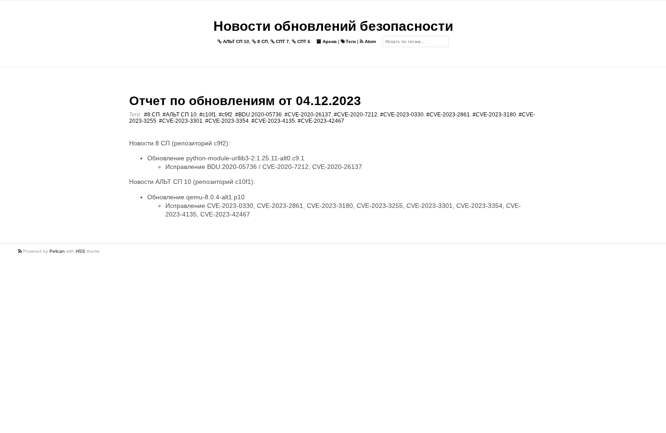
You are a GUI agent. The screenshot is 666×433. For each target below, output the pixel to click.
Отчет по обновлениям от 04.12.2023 (245, 101)
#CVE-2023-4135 (273, 121)
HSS (80, 251)
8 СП (262, 41)
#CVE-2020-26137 (308, 114)
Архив (329, 41)
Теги (351, 41)
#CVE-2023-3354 (227, 121)
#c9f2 (225, 114)
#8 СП (152, 114)
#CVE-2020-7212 (355, 114)
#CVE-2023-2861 (448, 114)
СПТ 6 (303, 41)
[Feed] (20, 251)
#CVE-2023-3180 (494, 114)
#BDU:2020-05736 (258, 114)
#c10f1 (207, 114)
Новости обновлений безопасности (333, 26)
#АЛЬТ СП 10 (180, 114)
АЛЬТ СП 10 (235, 41)
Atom (369, 41)
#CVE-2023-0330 (402, 114)
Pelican (57, 251)
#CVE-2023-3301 (181, 121)
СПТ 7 (282, 41)
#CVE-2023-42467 (321, 121)
